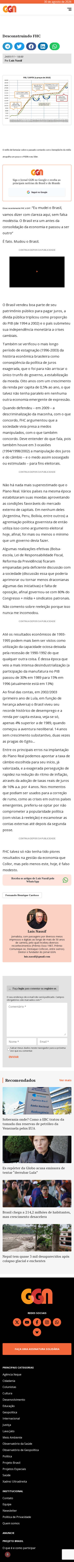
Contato (8, 1498)
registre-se (50, 988)
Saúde (6, 1475)
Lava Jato (8, 1431)
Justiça (7, 1425)
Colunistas (9, 1387)
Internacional (11, 1418)
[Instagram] (47, 1322)
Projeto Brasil (11, 1463)
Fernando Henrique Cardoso (22, 895)
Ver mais (65, 1080)
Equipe (7, 1504)
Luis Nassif (15, 60)
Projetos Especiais (14, 1469)
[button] (8, 46)
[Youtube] (27, 1322)
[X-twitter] (17, 1322)
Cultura (7, 1393)
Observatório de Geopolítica (21, 1450)
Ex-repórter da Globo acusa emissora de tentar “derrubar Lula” (34, 1170)
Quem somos (11, 1523)
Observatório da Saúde (17, 1444)
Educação (9, 1406)
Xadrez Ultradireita (15, 1481)
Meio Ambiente (12, 1437)
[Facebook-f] (37, 1322)
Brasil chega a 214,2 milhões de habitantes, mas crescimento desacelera (37, 1214)
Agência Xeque (12, 1374)
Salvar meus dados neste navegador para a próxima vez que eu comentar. (38, 1049)
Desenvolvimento (14, 1400)
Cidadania (9, 1381)
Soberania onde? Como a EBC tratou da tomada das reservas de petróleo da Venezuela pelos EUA (33, 1124)
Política (7, 1456)
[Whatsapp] (57, 1322)
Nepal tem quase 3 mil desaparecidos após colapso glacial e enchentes (36, 1258)
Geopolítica (10, 1412)
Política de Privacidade (17, 1517)
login (21, 988)
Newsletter (10, 1511)
